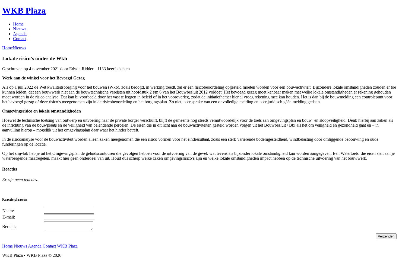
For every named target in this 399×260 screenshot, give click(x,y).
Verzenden (386, 236)
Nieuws (19, 29)
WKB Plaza (24, 10)
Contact (19, 38)
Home (18, 24)
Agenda (20, 33)
